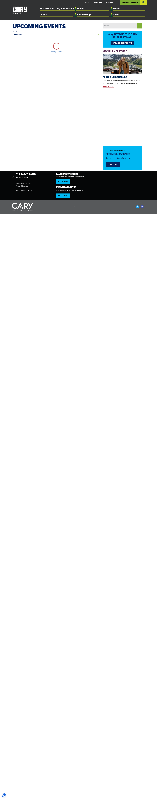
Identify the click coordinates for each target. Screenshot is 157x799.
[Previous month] (15, 43)
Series (116, 8)
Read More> (108, 87)
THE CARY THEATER (26, 760)
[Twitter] (137, 793)
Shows (80, 8)
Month (96, 43)
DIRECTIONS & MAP (24, 777)
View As (15, 32)
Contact (109, 2)
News (116, 14)
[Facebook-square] (142, 793)
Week (88, 43)
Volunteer (98, 2)
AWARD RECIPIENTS (122, 43)
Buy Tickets (44, 91)
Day (82, 43)
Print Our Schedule (115, 77)
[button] (143, 2)
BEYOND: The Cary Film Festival (57, 8)
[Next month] (22, 43)
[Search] (139, 25)
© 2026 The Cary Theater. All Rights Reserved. (70, 792)
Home (87, 2)
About (43, 14)
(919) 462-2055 (22, 764)
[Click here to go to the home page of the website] (33, 793)
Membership (84, 14)
